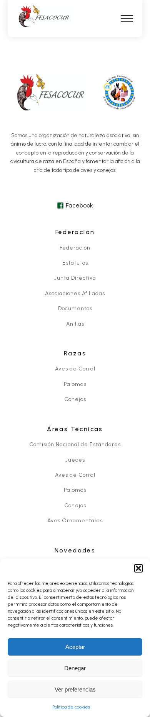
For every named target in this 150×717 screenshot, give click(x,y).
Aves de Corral (75, 369)
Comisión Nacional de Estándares (75, 444)
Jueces (75, 460)
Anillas (75, 324)
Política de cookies (71, 707)
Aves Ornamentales (75, 520)
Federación (75, 248)
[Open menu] (127, 19)
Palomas (75, 384)
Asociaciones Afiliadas (75, 293)
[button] (138, 568)
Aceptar (75, 647)
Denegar (75, 668)
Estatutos (75, 263)
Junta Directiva (75, 278)
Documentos (75, 308)
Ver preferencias (75, 689)
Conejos (75, 399)
